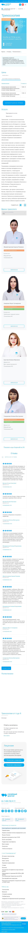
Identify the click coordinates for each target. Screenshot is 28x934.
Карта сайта (4, 931)
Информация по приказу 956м (8, 929)
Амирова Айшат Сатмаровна (10, 627)
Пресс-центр (5, 860)
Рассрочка (5, 846)
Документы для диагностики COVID (11, 837)
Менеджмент (5, 858)
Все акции (8, 45)
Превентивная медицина (10, 250)
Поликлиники (16, 51)
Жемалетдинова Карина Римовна (11, 576)
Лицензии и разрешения (8, 863)
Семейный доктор (6, 820)
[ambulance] (23, 5)
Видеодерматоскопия (11, 113)
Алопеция (3, 718)
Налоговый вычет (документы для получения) (14, 828)
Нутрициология (8, 309)
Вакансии (4, 891)
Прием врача (5, 75)
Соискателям (5, 889)
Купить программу (7, 839)
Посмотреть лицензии (14, 760)
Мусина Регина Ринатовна (9, 483)
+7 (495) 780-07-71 (9, 801)
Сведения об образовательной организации (13, 898)
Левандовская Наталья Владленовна (12, 546)
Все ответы (7, 735)
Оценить (23, 918)
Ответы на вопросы (7, 848)
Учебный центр (6, 896)
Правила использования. (20, 1)
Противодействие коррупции (9, 878)
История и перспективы (8, 856)
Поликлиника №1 (7, 549)
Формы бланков (6, 835)
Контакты (4, 867)
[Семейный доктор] (6, 4)
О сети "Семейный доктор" (9, 853)
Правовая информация (14, 765)
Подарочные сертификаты (9, 841)
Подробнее (8, 43)
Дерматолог (9, 116)
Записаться (14, 269)
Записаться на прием (14, 103)
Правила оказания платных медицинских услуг (14, 832)
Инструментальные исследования (11, 78)
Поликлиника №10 (7, 523)
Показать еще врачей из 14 (14, 447)
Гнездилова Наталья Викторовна (11, 520)
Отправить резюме (7, 894)
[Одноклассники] (25, 205)
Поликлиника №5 (7, 486)
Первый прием (6, 830)
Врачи (3, 51)
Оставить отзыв (6, 668)
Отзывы (9, 51)
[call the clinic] (20, 5)
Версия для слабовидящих (10, 914)
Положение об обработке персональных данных (12, 927)
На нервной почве (19, 820)
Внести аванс (5, 844)
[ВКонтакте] (20, 205)
